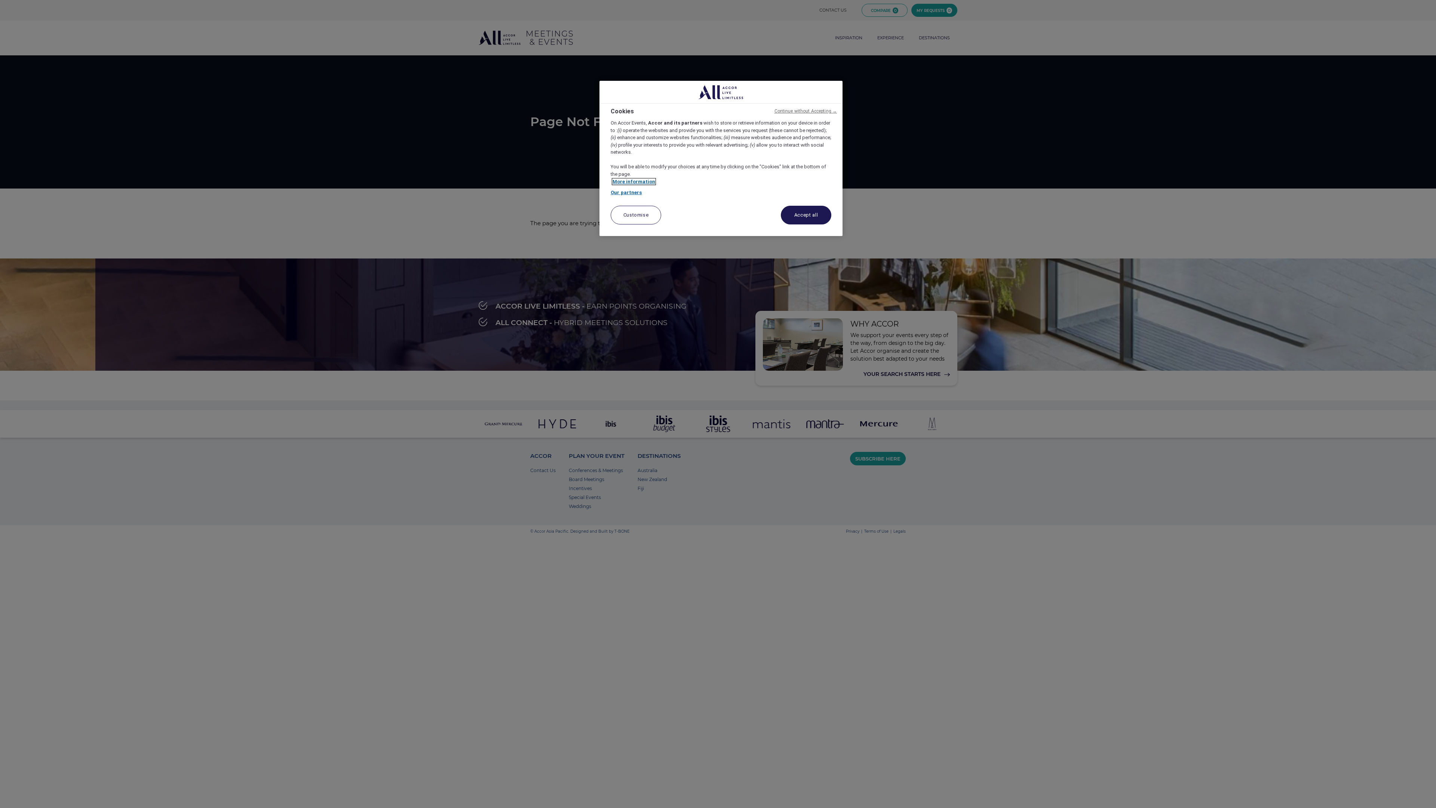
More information (634, 181)
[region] (721, 158)
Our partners (626, 192)
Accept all (806, 215)
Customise (636, 215)
